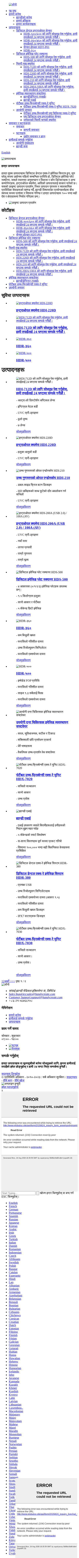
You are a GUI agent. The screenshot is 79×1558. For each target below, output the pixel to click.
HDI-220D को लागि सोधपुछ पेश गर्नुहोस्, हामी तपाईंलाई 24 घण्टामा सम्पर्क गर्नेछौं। (48, 75)
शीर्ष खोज (19, 1080)
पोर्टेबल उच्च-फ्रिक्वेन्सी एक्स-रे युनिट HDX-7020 (50, 106)
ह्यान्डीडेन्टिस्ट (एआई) (35, 96)
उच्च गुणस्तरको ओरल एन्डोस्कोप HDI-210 (43, 478)
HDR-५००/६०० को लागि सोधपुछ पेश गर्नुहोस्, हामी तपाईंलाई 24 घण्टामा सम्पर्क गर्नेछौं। (50, 35)
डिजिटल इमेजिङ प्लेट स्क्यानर (32, 53)
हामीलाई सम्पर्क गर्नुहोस (21, 139)
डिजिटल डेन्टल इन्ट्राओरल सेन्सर (34, 30)
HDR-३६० (23, 346)
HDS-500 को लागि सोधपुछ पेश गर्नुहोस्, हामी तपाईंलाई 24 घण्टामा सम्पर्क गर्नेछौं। (47, 58)
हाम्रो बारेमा (15, 14)
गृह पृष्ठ (12, 10)
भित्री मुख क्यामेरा (25, 63)
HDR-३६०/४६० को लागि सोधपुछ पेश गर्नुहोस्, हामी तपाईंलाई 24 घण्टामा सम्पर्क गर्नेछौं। (50, 42)
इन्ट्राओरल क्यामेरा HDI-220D (36, 310)
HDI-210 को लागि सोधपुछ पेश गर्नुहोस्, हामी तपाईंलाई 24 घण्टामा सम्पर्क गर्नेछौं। (47, 82)
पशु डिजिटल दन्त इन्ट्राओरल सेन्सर (42, 116)
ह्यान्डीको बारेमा (24, 17)
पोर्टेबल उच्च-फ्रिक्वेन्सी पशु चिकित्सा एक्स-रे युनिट (50, 113)
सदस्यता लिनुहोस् (10, 1073)
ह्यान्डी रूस (22, 146)
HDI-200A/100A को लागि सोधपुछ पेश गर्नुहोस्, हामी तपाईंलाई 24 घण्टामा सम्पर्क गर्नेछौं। (49, 88)
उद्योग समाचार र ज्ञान (34, 136)
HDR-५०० (23, 360)
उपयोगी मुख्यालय (25, 143)
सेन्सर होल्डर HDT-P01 (36, 47)
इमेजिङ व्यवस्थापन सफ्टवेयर (31, 93)
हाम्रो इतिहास (23, 20)
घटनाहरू (21, 133)
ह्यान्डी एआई (30, 100)
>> (13, 981)
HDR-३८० (30, 50)
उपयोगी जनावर (24, 109)
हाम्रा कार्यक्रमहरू (26, 24)
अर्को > (8, 981)
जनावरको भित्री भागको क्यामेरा (40, 119)
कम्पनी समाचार (31, 129)
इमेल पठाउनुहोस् (9, 1087)
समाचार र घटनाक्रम (19, 123)
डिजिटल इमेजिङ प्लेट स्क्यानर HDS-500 (42, 579)
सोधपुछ (20, 431)
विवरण (27, 431)
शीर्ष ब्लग (7, 1080)
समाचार (20, 126)
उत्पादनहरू (14, 27)
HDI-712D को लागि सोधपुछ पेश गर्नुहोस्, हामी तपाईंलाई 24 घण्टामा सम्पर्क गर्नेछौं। (48, 68)
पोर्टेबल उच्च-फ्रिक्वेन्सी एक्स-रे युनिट (35, 103)
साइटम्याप (72, 1077)
